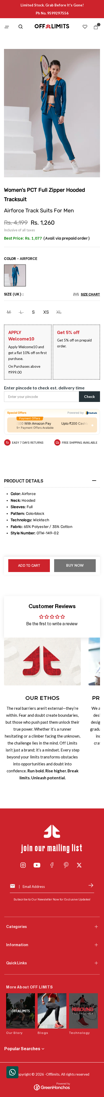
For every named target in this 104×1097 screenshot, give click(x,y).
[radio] (15, 275)
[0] (95, 28)
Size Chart (90, 294)
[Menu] (8, 27)
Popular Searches (22, 1049)
